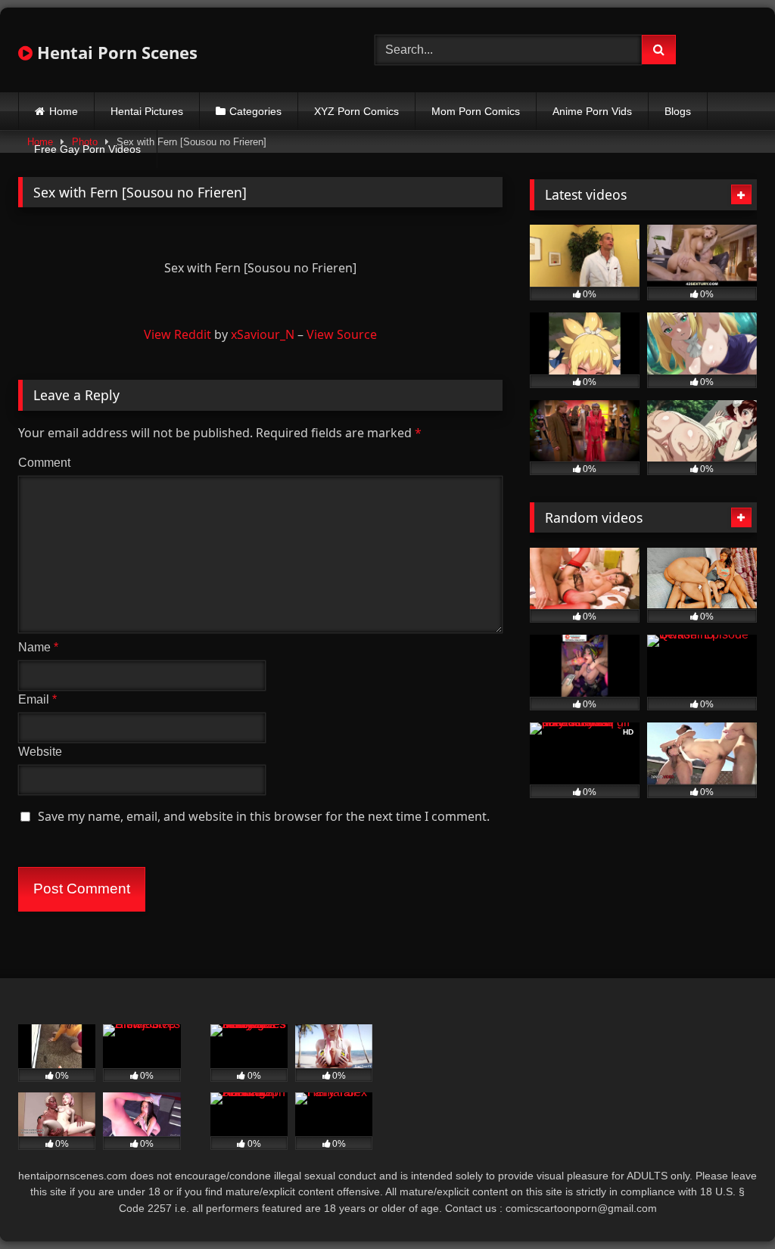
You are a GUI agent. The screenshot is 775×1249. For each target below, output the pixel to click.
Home (63, 111)
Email (37, 699)
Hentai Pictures (146, 111)
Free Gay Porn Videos (87, 149)
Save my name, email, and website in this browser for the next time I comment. (264, 816)
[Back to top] (728, 1204)
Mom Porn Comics (475, 111)
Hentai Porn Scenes (115, 52)
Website (40, 751)
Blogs (678, 111)
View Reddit (177, 334)
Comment (44, 462)
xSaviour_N (262, 334)
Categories (255, 111)
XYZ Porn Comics (356, 111)
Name (38, 647)
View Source (342, 334)
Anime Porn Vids (592, 111)
